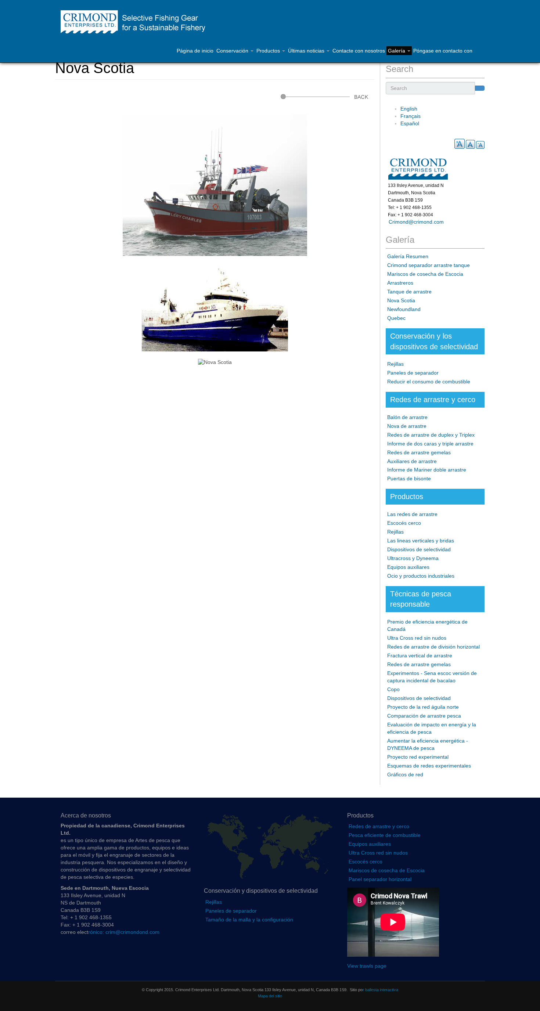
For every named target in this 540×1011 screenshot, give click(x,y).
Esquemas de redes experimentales (429, 766)
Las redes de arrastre (412, 514)
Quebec (396, 318)
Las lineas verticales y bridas (420, 541)
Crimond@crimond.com (415, 222)
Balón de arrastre (407, 417)
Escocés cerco (404, 523)
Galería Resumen (407, 256)
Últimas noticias (307, 51)
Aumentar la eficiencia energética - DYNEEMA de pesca (427, 744)
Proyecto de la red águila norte (423, 707)
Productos (268, 51)
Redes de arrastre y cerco (379, 826)
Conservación (233, 51)
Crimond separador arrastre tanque (428, 265)
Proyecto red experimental (418, 757)
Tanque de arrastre (409, 292)
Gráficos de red (405, 774)
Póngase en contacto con (442, 51)
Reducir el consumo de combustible (428, 381)
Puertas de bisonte (409, 478)
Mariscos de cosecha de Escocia (425, 274)
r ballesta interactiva (380, 989)
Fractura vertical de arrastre (419, 655)
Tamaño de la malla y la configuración (249, 919)
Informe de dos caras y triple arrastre (430, 444)
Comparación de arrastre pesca (424, 716)
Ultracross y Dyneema (413, 558)
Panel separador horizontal (380, 879)
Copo (393, 689)
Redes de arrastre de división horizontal (433, 647)
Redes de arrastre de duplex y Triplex (431, 435)
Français (410, 116)
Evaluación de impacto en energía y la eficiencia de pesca (431, 728)
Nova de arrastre (406, 426)
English (408, 109)
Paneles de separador (413, 373)
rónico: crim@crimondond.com (123, 932)
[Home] (136, 23)
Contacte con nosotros (358, 51)
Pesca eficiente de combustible (385, 835)
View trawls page (366, 966)
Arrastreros (400, 283)
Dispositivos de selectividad (419, 549)
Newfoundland (404, 309)
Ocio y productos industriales (420, 576)
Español (409, 123)
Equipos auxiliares (408, 567)
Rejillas (395, 364)
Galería (397, 51)
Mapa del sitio (270, 996)
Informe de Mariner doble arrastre (426, 470)
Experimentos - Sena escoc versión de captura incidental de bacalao (432, 676)
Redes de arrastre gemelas (419, 452)
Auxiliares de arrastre (412, 461)
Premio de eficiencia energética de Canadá (427, 625)
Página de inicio (195, 51)
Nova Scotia (401, 300)
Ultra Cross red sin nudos (416, 638)
